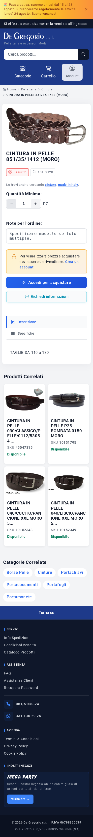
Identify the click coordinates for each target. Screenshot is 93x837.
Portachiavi (72, 572)
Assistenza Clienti (19, 680)
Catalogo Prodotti (19, 652)
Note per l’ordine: (24, 223)
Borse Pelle (18, 572)
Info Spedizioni (16, 638)
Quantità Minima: (24, 193)
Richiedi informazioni (49, 296)
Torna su (46, 612)
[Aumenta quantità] (35, 203)
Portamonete (19, 597)
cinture (50, 185)
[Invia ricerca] (83, 54)
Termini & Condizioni (21, 739)
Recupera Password (21, 688)
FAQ (7, 673)
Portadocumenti (22, 585)
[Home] (29, 36)
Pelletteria (28, 89)
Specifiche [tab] (25, 333)
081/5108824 (27, 704)
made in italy (68, 185)
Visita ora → (20, 799)
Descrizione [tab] (26, 322)
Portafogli (56, 585)
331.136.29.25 (28, 716)
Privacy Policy (16, 746)
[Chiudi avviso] (86, 9)
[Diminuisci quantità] (11, 203)
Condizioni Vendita (20, 645)
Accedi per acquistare (49, 282)
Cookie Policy (15, 753)
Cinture (46, 89)
